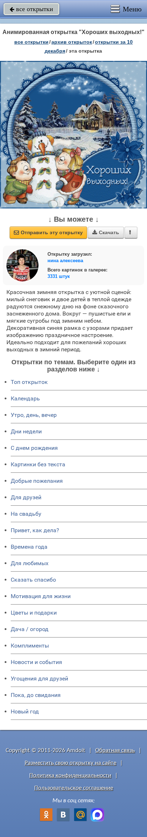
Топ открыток (29, 382)
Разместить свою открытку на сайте (70, 763)
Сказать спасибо (33, 579)
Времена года (29, 546)
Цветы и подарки (34, 612)
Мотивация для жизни (41, 596)
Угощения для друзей (39, 678)
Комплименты (30, 645)
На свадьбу (26, 513)
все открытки (31, 9)
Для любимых (30, 563)
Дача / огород (30, 629)
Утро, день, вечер (34, 415)
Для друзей (26, 497)
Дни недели (26, 431)
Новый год (25, 711)
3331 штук (58, 276)
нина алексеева (65, 260)
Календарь (25, 398)
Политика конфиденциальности (70, 776)
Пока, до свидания (36, 695)
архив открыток (71, 42)
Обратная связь (115, 750)
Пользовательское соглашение (73, 788)
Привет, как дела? (35, 530)
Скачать (105, 232)
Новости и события (36, 662)
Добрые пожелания (37, 480)
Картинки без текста (38, 464)
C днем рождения (34, 447)
